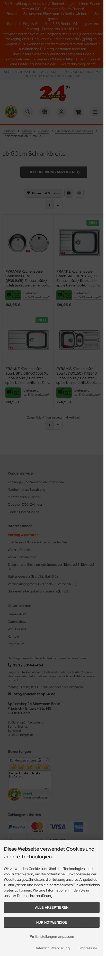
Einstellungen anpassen (54, 936)
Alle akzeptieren (51, 907)
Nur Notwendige (51, 922)
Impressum (88, 948)
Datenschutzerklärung (52, 948)
